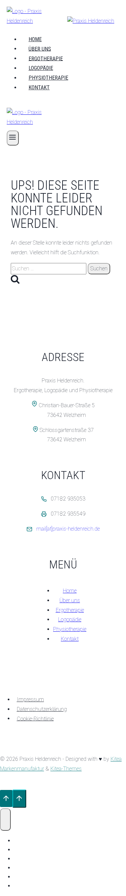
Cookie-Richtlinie (35, 718)
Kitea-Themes (66, 769)
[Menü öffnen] (13, 138)
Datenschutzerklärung (42, 709)
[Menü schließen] (5, 819)
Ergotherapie (46, 58)
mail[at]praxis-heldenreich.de (68, 529)
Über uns (40, 49)
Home (35, 39)
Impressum (30, 699)
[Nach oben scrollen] (6, 798)
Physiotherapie (48, 78)
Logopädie (41, 68)
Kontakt (39, 87)
